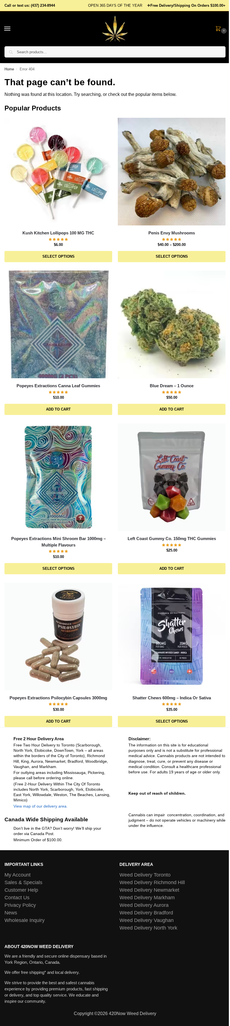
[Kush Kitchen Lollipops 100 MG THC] (58, 171)
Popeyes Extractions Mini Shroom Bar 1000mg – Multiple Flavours (58, 541)
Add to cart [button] (58, 409)
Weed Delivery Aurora (144, 905)
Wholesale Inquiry (24, 920)
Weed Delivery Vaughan (146, 920)
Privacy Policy (20, 905)
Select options (58, 256)
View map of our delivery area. (40, 806)
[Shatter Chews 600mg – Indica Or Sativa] (172, 636)
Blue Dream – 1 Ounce (172, 385)
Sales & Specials (23, 882)
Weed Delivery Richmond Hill (152, 882)
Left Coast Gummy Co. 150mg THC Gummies (172, 538)
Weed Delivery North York (148, 928)
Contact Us (16, 897)
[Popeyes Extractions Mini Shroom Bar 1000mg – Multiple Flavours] (58, 477)
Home (9, 69)
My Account (17, 875)
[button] (219, 29)
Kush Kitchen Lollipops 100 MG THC (58, 232)
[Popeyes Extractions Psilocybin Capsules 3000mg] (58, 636)
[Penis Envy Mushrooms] (172, 171)
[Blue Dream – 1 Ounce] (172, 324)
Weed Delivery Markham (147, 897)
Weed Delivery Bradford (146, 913)
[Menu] (12, 29)
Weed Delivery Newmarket (149, 890)
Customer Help (21, 890)
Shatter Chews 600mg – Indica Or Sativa (171, 697)
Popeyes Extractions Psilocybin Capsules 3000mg (58, 697)
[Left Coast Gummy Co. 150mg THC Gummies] (172, 477)
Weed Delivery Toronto (145, 875)
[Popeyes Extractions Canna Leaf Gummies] (58, 324)
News (10, 913)
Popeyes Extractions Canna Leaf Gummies (58, 385)
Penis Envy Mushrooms (171, 232)
